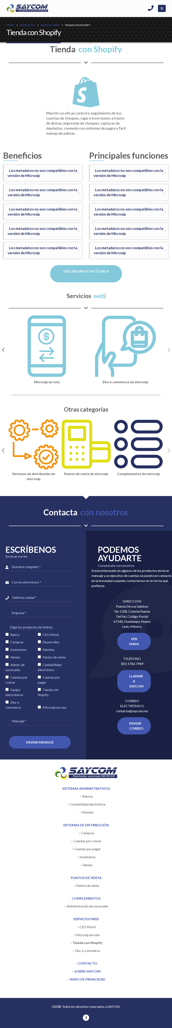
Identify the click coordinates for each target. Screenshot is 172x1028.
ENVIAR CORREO (136, 725)
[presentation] (3, 349)
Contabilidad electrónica (87, 804)
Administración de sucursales (87, 906)
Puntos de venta (87, 885)
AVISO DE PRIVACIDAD (87, 979)
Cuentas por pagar (87, 849)
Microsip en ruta (87, 935)
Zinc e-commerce (87, 951)
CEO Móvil (87, 927)
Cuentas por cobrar (88, 841)
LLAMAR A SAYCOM (136, 681)
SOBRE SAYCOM (87, 971)
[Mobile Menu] (162, 8)
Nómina (87, 812)
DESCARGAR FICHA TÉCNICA (86, 271)
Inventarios (87, 857)
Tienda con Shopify (88, 943)
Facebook (86, 1018)
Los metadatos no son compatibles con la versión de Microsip (42, 173)
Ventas (88, 865)
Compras (87, 833)
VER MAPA (134, 641)
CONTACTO (87, 963)
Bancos (87, 796)
